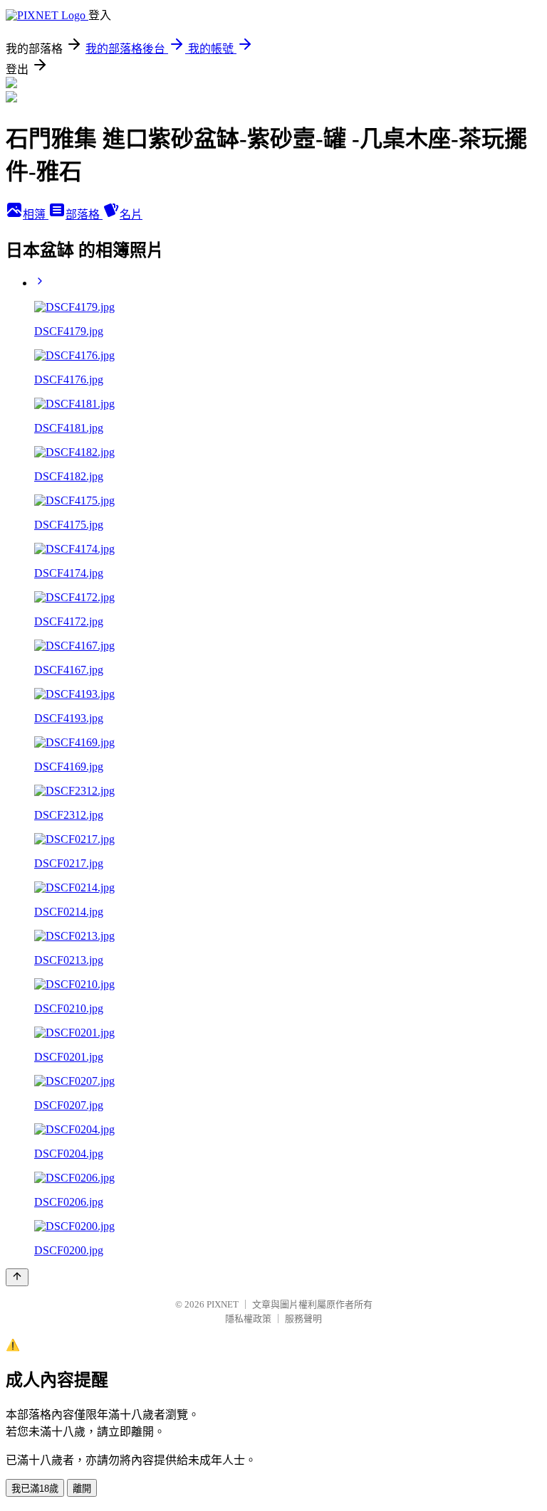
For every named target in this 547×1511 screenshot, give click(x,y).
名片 (131, 214)
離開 (82, 1488)
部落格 (84, 214)
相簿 (35, 214)
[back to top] (17, 1277)
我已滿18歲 (34, 1488)
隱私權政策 (248, 1318)
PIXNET (223, 1304)
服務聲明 (303, 1318)
